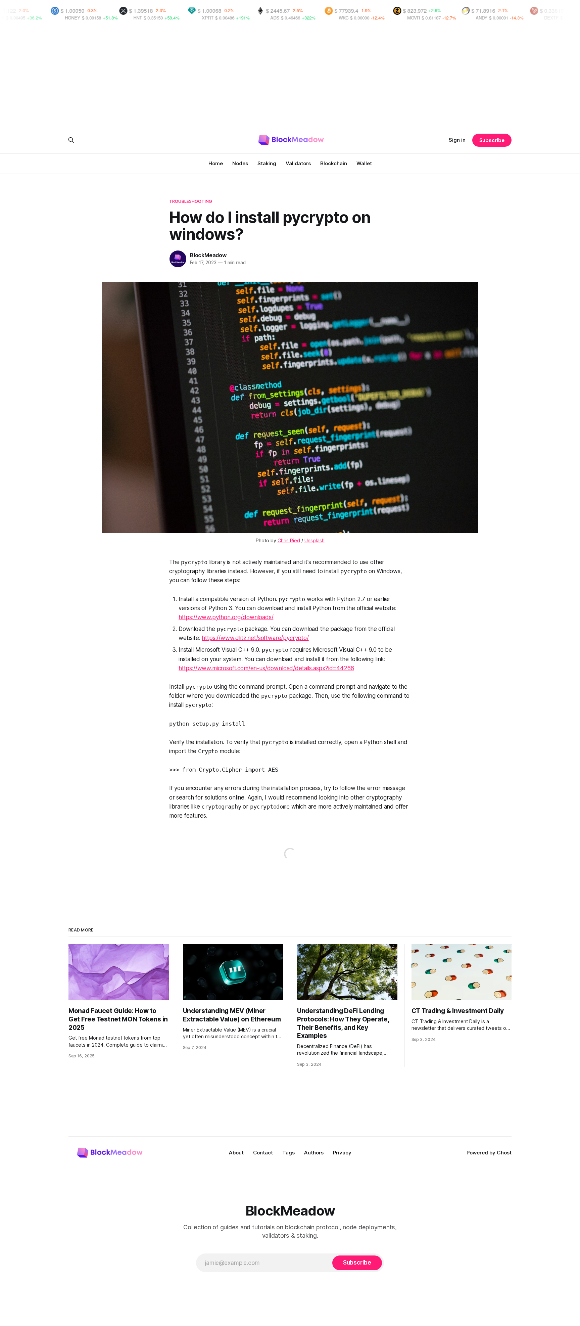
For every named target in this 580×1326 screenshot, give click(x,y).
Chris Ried (289, 540)
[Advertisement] (290, 78)
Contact (263, 1152)
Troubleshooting (190, 201)
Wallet (364, 163)
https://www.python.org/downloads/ (226, 617)
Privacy (342, 1152)
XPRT (141, 17)
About (236, 1152)
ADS (208, 17)
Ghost (504, 1152)
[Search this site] (71, 140)
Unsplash (314, 540)
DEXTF (485, 17)
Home (215, 163)
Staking (266, 163)
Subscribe (491, 140)
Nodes (240, 163)
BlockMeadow (208, 255)
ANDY (415, 17)
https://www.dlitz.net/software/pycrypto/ (255, 638)
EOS (551, 17)
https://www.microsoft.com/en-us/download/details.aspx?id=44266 (266, 668)
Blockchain (333, 163)
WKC (277, 17)
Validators (298, 163)
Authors (314, 1152)
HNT (71, 17)
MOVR (347, 17)
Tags (288, 1152)
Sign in (457, 140)
